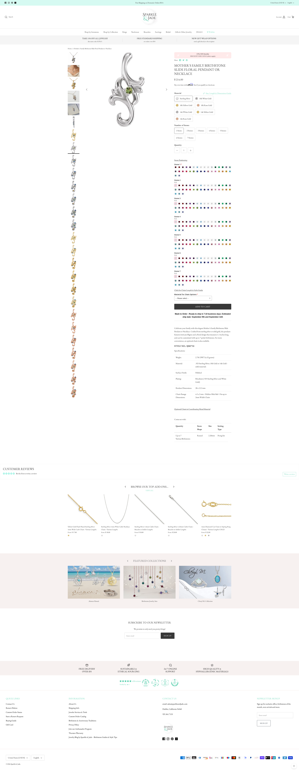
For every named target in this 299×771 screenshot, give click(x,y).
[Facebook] (5, 3)
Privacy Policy (74, 724)
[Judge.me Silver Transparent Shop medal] (155, 683)
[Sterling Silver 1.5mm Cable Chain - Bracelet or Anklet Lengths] (149, 509)
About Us (72, 704)
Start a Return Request (14, 716)
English (290, 3)
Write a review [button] (289, 474)
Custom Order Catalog (77, 716)
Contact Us (10, 704)
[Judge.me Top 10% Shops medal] (174, 683)
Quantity (178, 145)
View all (149, 490)
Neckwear (135, 32)
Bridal (168, 32)
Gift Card (9, 724)
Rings (124, 32)
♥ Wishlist (211, 32)
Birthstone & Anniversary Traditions (82, 720)
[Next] (166, 89)
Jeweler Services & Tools (78, 712)
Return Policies (11, 708)
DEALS (199, 32)
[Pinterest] (12, 3)
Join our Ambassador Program (80, 729)
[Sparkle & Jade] (150, 17)
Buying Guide (11, 720)
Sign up (167, 636)
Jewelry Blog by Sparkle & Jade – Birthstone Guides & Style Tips (93, 737)
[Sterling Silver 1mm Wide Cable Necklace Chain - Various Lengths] (116, 509)
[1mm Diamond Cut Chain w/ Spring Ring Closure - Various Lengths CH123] (216, 509)
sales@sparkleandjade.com (177, 704)
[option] (126, 89)
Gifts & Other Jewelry (183, 32)
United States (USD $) (277, 3)
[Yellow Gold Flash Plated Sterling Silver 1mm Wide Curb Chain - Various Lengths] (83, 509)
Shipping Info (74, 708)
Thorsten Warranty (76, 733)
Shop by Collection (110, 32)
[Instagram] (9, 3)
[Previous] (86, 89)
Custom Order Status (14, 712)
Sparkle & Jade (15, 764)
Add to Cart (202, 306)
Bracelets (147, 32)
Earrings (158, 32)
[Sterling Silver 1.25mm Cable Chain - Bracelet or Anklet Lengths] (183, 509)
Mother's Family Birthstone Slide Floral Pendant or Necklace (93, 49)
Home (70, 49)
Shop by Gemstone (92, 32)
